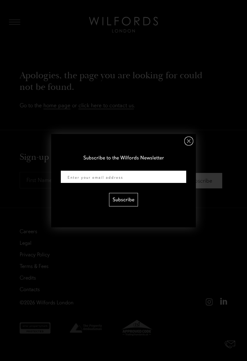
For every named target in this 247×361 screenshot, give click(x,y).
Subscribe (123, 199)
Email (67, 166)
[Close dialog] (189, 141)
